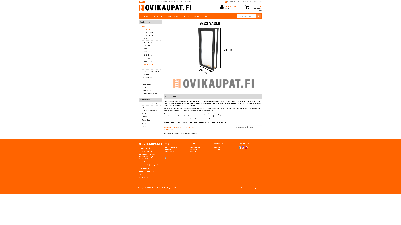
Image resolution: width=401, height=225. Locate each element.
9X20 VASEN (148, 52)
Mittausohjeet (147, 90)
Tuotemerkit (174, 16)
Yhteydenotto (169, 151)
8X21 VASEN (148, 39)
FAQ (205, 16)
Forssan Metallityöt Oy (149, 104)
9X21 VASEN (148, 58)
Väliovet (145, 81)
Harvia (144, 107)
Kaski (144, 113)
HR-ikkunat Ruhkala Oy (149, 110)
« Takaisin (167, 127)
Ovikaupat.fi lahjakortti (149, 94)
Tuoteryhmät (157, 16)
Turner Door (146, 120)
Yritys (187, 16)
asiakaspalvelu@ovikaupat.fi (148, 165)
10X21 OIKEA (148, 32)
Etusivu (145, 16)
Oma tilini (230, 6)
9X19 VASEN (148, 45)
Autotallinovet (148, 78)
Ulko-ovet (146, 68)
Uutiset (197, 16)
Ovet (144, 26)
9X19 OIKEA (148, 42)
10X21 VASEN (148, 36)
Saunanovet (147, 84)
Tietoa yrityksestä (171, 147)
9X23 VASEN (148, 65)
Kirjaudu (228, 9)
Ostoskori (256, 6)
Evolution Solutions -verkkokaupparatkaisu (249, 188)
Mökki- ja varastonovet (151, 71)
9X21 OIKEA (148, 55)
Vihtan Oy (145, 123)
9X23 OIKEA (148, 61)
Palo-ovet (146, 74)
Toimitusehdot (194, 149)
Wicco (144, 126)
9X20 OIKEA (148, 48)
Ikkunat (144, 87)
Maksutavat (193, 151)
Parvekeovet (147, 29)
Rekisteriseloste (195, 147)
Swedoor (145, 117)
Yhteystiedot (169, 149)
